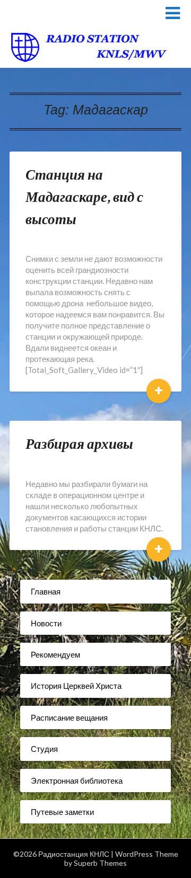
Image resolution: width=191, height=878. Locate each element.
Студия (44, 748)
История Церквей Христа (76, 685)
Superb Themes (100, 862)
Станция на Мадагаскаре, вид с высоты (84, 196)
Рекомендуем (55, 654)
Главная (45, 591)
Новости (46, 623)
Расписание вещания (69, 717)
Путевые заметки (62, 812)
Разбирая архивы (79, 443)
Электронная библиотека (77, 780)
